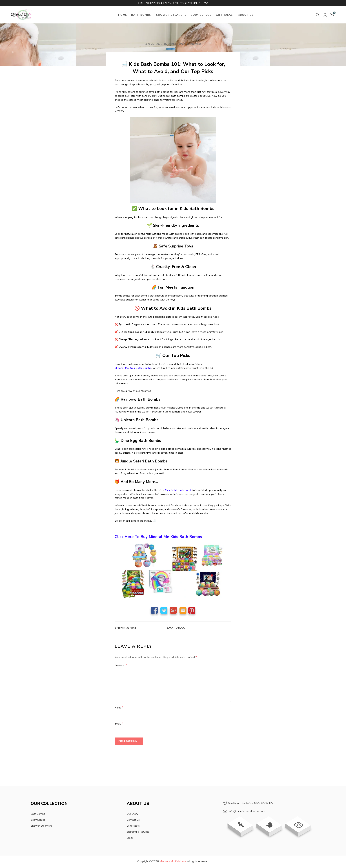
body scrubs (38, 820)
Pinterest (191, 610)
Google (173, 610)
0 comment (194, 44)
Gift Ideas (224, 15)
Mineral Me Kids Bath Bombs (133, 368)
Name (119, 708)
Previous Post (126, 628)
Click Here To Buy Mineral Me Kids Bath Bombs (158, 536)
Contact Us (133, 820)
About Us (246, 15)
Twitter (163, 610)
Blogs (130, 838)
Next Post (222, 628)
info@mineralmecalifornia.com (247, 811)
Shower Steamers (171, 15)
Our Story (132, 814)
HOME (122, 15)
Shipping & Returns (138, 831)
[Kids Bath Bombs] (173, 161)
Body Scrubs (201, 15)
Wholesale (133, 826)
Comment (121, 665)
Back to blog (176, 628)
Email (183, 610)
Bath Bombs (141, 15)
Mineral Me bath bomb (178, 490)
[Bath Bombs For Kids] (173, 570)
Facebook (154, 610)
